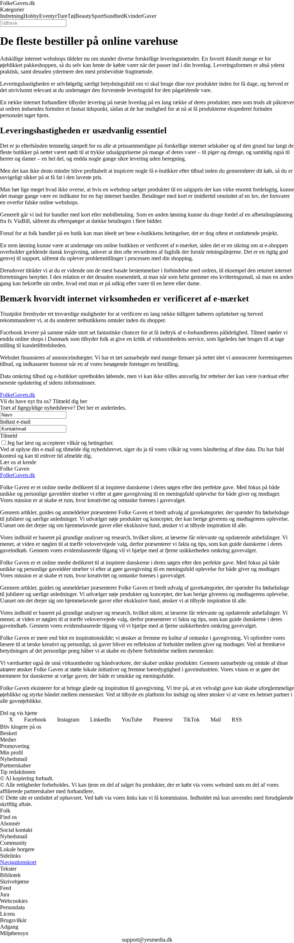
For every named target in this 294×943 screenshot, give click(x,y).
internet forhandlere (45, 102)
